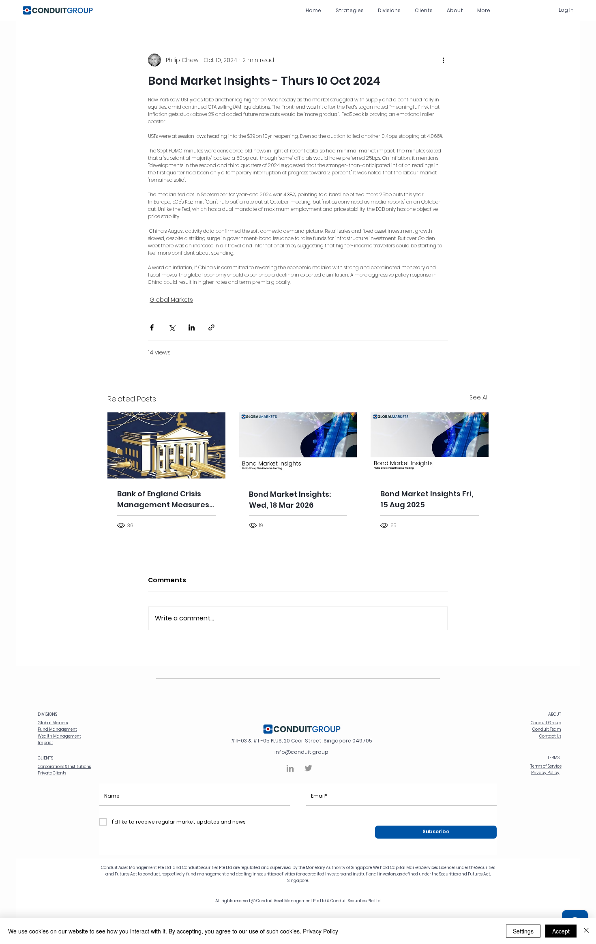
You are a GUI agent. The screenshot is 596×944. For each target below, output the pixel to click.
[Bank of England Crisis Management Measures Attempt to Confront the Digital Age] (166, 445)
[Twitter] (308, 768)
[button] (389, 10)
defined (410, 874)
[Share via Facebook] (152, 327)
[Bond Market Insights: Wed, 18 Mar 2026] (298, 445)
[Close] (586, 931)
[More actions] (443, 60)
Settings (523, 931)
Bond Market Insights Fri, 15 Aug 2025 (426, 499)
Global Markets (171, 300)
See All (479, 397)
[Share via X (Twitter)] (172, 327)
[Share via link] (211, 327)
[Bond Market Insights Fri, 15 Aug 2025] (430, 445)
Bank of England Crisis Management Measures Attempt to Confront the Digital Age (163, 499)
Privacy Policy (320, 931)
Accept (561, 931)
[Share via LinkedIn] (191, 327)
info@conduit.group (301, 752)
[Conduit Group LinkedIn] (290, 768)
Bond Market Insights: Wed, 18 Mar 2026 (290, 499)
